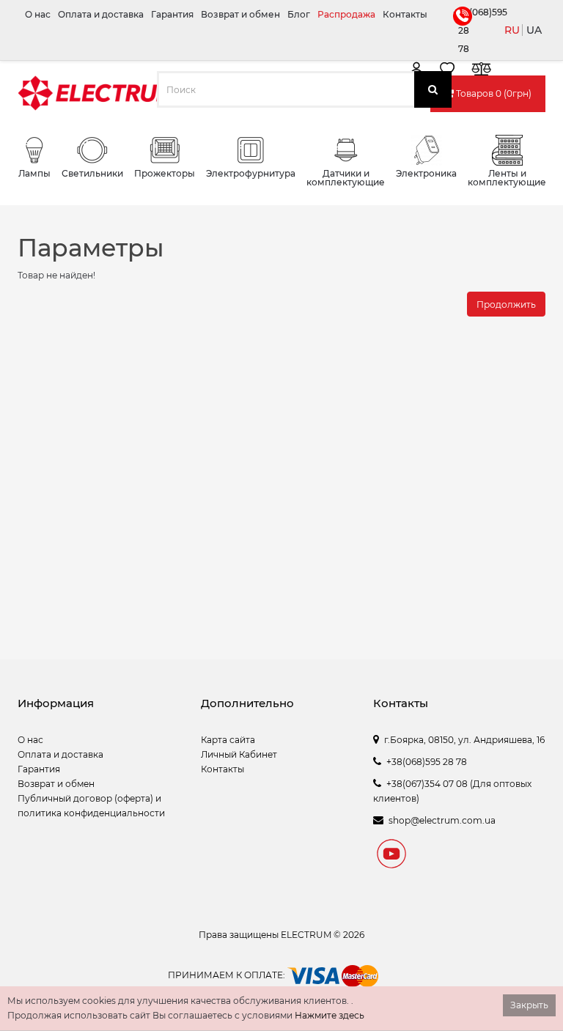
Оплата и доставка (101, 14)
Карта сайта (228, 739)
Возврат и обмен (240, 14)
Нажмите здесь (329, 1015)
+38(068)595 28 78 (461, 30)
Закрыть (529, 1004)
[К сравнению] (480, 71)
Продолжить (506, 304)
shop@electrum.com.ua (442, 820)
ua (534, 30)
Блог (298, 14)
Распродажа (346, 14)
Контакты (405, 14)
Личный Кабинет (239, 754)
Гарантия (172, 14)
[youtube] (391, 855)
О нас (38, 14)
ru (512, 30)
